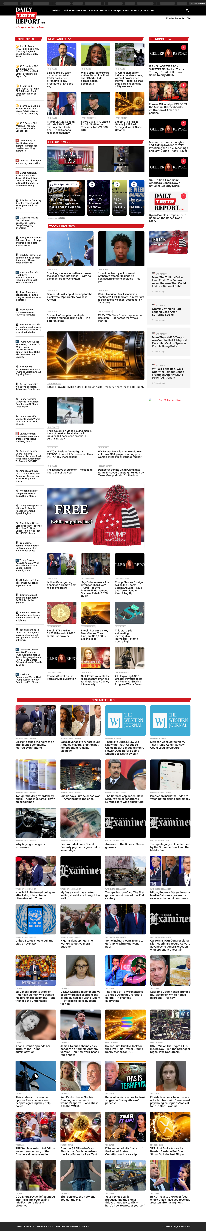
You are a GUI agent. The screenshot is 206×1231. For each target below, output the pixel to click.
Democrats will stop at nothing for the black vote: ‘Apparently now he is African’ (69, 297)
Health (76, 10)
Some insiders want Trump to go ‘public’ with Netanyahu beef (124, 943)
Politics (56, 10)
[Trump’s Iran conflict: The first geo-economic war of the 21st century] (125, 871)
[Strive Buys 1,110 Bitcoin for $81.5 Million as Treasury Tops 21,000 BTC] (96, 103)
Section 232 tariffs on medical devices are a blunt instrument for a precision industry (28, 328)
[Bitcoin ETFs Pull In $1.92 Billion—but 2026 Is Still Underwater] (61, 613)
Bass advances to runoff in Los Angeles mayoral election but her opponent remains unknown (28, 634)
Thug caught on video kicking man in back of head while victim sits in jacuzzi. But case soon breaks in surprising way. (69, 434)
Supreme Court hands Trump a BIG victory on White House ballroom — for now (170, 994)
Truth (126, 10)
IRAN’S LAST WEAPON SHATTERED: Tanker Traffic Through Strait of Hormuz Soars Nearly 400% (167, 71)
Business (105, 10)
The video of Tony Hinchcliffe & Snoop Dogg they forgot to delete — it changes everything (124, 996)
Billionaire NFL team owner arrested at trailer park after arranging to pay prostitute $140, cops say (60, 79)
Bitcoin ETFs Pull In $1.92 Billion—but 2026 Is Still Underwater (61, 633)
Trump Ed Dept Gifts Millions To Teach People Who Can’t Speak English (29, 509)
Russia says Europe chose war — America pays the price (80, 797)
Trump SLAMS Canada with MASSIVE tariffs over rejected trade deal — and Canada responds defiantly (61, 127)
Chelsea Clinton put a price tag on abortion (28, 162)
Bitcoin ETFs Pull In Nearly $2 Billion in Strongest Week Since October (128, 125)
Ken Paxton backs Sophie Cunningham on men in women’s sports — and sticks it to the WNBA (79, 1102)
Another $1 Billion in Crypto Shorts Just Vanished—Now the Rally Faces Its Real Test (78, 1151)
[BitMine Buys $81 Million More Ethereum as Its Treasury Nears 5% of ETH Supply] (95, 355)
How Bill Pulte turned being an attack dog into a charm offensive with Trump (35, 895)
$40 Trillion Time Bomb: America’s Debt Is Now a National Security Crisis (164, 182)
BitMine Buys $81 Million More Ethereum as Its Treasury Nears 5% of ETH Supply (95, 386)
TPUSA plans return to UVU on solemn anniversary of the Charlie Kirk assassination (35, 1151)
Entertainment (89, 10)
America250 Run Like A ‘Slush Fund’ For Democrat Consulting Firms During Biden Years (28, 475)
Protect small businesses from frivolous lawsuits (25, 312)
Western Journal (113, 738)
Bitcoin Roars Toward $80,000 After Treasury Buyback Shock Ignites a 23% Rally (28, 51)
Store (150, 10)
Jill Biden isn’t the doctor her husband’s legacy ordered (27, 583)
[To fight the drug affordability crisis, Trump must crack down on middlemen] (36, 774)
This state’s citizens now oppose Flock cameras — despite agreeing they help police (33, 1102)
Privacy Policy (45, 1226)
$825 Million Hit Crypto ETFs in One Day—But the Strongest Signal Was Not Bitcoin (170, 1049)
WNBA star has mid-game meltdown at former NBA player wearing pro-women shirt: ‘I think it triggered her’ (120, 454)
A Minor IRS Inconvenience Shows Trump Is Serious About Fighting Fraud (28, 370)
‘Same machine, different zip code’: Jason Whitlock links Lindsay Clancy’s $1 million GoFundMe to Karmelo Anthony (27, 179)
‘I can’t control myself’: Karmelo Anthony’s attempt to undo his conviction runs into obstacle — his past (119, 277)
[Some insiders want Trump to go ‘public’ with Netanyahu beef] (125, 919)
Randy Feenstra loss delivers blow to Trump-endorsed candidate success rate (29, 241)
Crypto (142, 10)
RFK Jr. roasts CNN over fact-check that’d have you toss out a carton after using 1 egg (170, 1199)
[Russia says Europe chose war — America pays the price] (80, 774)
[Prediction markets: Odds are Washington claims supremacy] (170, 774)
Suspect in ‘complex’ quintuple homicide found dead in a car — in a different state (68, 318)
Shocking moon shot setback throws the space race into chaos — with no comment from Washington (69, 276)
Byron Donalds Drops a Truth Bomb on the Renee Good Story (167, 218)
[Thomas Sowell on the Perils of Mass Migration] (61, 658)
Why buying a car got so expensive (31, 846)
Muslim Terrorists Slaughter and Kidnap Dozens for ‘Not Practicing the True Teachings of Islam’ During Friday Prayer (168, 146)
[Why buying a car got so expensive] (36, 823)
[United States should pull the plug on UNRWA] (36, 919)
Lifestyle (116, 10)
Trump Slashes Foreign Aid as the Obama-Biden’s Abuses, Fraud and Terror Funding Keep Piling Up (129, 588)
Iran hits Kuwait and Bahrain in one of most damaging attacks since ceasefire (28, 259)
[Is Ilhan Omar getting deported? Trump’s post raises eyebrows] (61, 564)
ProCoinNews (88, 118)
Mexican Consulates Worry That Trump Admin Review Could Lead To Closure (28, 678)
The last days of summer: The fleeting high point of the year (70, 471)
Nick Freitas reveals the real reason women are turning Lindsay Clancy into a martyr (95, 680)
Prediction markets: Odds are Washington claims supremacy (170, 797)
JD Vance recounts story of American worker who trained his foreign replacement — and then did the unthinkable (35, 996)
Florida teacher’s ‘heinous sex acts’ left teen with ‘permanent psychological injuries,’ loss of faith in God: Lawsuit (170, 1102)
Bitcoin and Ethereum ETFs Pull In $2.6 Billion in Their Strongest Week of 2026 (27, 91)
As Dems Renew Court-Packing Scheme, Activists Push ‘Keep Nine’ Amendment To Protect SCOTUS (28, 456)
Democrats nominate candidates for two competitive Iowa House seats (27, 546)
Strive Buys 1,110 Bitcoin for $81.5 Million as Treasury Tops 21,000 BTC (95, 125)
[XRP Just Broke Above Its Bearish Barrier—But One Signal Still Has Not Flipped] (170, 1127)
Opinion (66, 10)
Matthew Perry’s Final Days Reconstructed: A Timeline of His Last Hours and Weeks (27, 277)
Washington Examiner (26, 738)
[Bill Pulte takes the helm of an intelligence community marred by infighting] (36, 720)
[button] (187, 10)
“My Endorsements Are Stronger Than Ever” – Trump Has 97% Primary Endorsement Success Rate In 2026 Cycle (95, 589)
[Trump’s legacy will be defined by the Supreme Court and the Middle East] (170, 823)
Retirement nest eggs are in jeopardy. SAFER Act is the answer (27, 599)
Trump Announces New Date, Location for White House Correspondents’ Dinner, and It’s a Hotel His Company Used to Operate (28, 349)
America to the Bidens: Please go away (124, 846)
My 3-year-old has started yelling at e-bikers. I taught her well (80, 895)
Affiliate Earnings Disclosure (72, 1226)
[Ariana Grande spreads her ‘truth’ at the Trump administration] (36, 1025)
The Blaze (52, 69)
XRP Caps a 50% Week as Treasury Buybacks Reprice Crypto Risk (27, 127)
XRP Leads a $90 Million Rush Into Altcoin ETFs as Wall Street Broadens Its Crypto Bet (27, 71)
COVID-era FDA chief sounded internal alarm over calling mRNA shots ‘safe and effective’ (35, 1201)
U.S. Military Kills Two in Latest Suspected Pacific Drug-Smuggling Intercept (27, 222)
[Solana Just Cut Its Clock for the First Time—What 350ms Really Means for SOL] (125, 1025)
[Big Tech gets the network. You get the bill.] (80, 1175)
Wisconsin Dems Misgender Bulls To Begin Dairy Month (27, 493)
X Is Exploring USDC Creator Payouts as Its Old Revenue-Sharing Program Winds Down (128, 680)
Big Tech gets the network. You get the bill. (77, 1198)
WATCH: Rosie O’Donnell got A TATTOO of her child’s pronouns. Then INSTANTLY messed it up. (70, 454)
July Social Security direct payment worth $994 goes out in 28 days (28, 204)
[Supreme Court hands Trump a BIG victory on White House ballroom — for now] (170, 970)
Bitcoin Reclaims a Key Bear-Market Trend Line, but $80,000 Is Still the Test (94, 634)
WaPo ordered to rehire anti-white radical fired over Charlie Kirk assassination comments (95, 78)
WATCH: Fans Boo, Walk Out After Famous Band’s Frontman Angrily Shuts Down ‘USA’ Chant (168, 373)
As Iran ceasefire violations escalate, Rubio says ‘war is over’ (28, 387)
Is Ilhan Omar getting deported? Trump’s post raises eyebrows (61, 585)
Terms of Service (25, 1226)
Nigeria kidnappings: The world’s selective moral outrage (76, 943)
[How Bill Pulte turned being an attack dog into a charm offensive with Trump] (36, 871)
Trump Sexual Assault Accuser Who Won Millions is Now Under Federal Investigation (27, 565)
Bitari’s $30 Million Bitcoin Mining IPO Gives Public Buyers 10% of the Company (28, 109)
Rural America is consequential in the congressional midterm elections (28, 296)
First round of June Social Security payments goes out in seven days (80, 847)
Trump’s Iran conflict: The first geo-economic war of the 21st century (124, 895)
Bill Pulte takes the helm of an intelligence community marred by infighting (28, 616)
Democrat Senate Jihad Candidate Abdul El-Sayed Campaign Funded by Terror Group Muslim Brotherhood (121, 472)
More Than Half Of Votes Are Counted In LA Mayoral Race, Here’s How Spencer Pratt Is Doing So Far (169, 342)
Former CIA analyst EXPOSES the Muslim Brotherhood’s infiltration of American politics (168, 108)
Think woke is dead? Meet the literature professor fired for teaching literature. (26, 145)
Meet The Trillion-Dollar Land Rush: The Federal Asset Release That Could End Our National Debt (169, 282)
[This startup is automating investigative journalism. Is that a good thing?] (129, 613)
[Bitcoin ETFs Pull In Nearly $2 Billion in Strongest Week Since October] (129, 103)
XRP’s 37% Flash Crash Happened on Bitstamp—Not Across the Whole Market (120, 318)
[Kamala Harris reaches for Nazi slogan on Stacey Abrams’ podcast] (125, 1076)
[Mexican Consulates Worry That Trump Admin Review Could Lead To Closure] (170, 720)
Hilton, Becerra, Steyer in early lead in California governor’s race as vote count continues (170, 895)
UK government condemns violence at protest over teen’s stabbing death (28, 437)
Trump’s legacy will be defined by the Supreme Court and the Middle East (170, 847)
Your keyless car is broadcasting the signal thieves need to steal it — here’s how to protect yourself (124, 1201)
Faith (134, 10)
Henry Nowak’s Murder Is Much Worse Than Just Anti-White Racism (28, 420)
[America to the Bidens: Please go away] (125, 823)
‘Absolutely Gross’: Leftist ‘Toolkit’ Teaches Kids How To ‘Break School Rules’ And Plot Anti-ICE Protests (29, 528)
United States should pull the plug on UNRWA (34, 942)
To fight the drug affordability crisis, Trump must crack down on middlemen (35, 799)
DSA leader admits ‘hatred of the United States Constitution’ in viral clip (124, 1151)
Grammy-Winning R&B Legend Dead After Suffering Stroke (166, 311)
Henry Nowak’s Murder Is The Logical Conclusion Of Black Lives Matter (27, 402)
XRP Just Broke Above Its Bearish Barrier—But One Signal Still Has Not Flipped (167, 1151)
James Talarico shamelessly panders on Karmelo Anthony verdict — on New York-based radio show (79, 1050)
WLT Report (161, 274)
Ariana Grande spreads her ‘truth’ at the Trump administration (33, 1049)
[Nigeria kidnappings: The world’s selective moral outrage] (80, 919)
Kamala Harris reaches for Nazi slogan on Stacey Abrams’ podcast (125, 1100)
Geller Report (105, 466)
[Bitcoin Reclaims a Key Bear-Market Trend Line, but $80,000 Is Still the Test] (96, 613)
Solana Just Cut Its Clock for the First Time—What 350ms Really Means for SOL (124, 1049)
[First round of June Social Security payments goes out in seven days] (80, 823)
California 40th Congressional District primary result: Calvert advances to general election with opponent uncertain (170, 945)
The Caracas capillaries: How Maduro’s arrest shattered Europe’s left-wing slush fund (124, 799)
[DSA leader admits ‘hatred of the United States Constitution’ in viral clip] (125, 1127)
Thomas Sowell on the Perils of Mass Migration (61, 677)
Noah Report (88, 578)
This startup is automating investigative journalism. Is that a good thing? (126, 636)
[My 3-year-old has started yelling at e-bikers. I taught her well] (80, 871)
